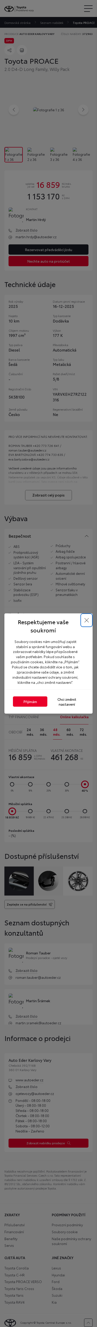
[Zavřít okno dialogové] (86, 620)
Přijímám (30, 701)
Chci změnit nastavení (66, 701)
